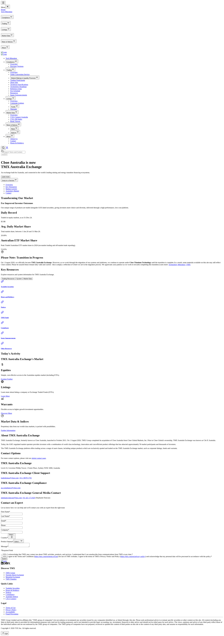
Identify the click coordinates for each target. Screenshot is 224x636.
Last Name (5, 516)
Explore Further (7, 379)
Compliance (10, 62)
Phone (3, 525)
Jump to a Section (8, 180)
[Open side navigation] (3, 3)
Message (4, 546)
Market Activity (11, 189)
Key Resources (11, 187)
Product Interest (7, 542)
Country (4, 538)
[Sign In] (7, 148)
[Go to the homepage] (4, 52)
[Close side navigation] (7, 7)
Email (3, 521)
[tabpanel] (112, 315)
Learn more (5, 177)
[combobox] (12, 536)
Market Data (11, 113)
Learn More (5, 396)
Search (4, 154)
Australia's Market (12, 191)
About (8, 136)
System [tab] (19, 279)
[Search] (3, 148)
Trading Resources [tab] (8, 279)
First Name (5, 512)
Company (5, 530)
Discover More (6, 413)
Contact (8, 193)
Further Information (8, 430)
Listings (9, 99)
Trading (9, 70)
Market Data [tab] (28, 279)
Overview (9, 185)
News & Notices (12, 125)
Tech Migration (11, 58)
